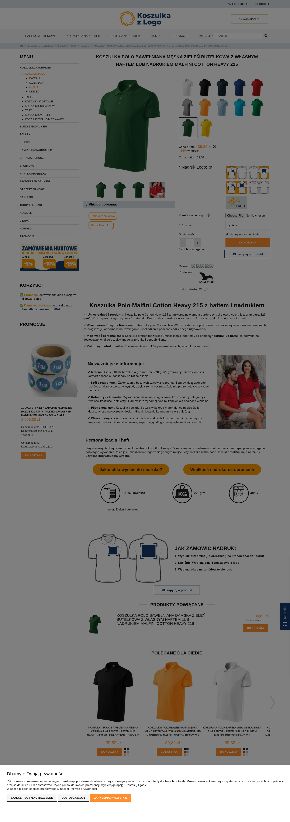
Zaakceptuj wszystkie (110, 797)
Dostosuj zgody (73, 797)
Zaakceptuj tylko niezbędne (32, 797)
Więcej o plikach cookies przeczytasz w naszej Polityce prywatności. (52, 788)
